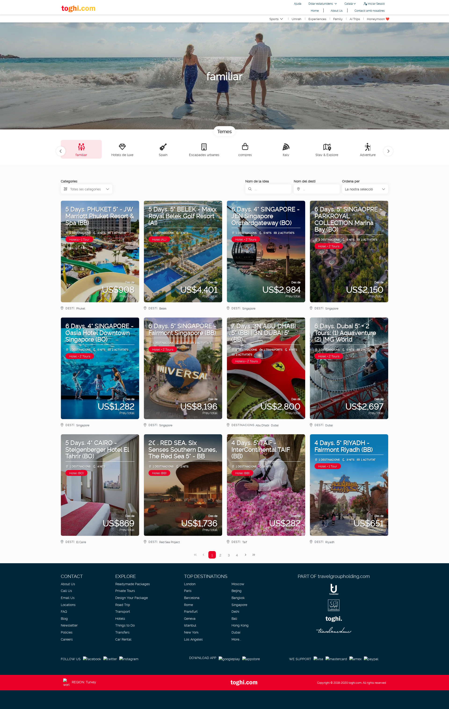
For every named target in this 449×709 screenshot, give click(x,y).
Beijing (237, 590)
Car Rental (123, 639)
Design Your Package (131, 597)
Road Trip (122, 604)
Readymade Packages (132, 583)
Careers (67, 639)
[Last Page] (253, 555)
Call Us (66, 590)
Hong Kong (240, 625)
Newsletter (69, 625)
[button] (60, 151)
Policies (66, 632)
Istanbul (190, 625)
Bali (234, 618)
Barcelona (191, 597)
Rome (188, 604)
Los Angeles (193, 639)
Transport (122, 611)
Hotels (120, 618)
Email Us (68, 597)
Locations (68, 604)
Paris (188, 590)
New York (191, 632)
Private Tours (125, 590)
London (190, 583)
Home (315, 10)
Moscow (238, 583)
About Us (337, 10)
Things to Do (125, 625)
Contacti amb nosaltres (370, 10)
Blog (64, 618)
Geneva (190, 618)
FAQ (64, 611)
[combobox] (317, 189)
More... (236, 639)
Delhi (235, 611)
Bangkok (238, 597)
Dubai (236, 632)
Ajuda (297, 3)
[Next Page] (245, 555)
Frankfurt (191, 611)
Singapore (239, 604)
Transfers (122, 632)
